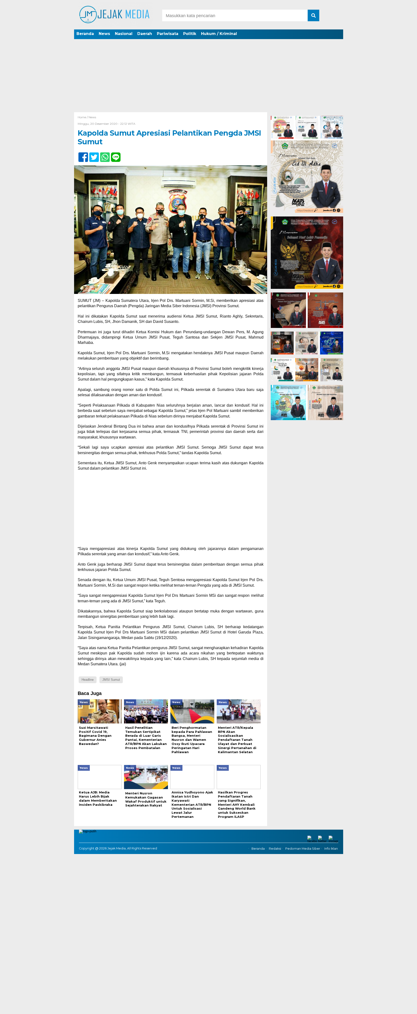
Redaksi (275, 848)
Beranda (85, 33)
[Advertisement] (208, 76)
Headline (88, 679)
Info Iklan (331, 848)
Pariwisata (167, 33)
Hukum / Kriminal (219, 33)
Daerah (144, 33)
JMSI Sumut (111, 679)
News (104, 33)
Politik (189, 33)
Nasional (123, 33)
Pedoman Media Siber (302, 848)
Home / (83, 117)
